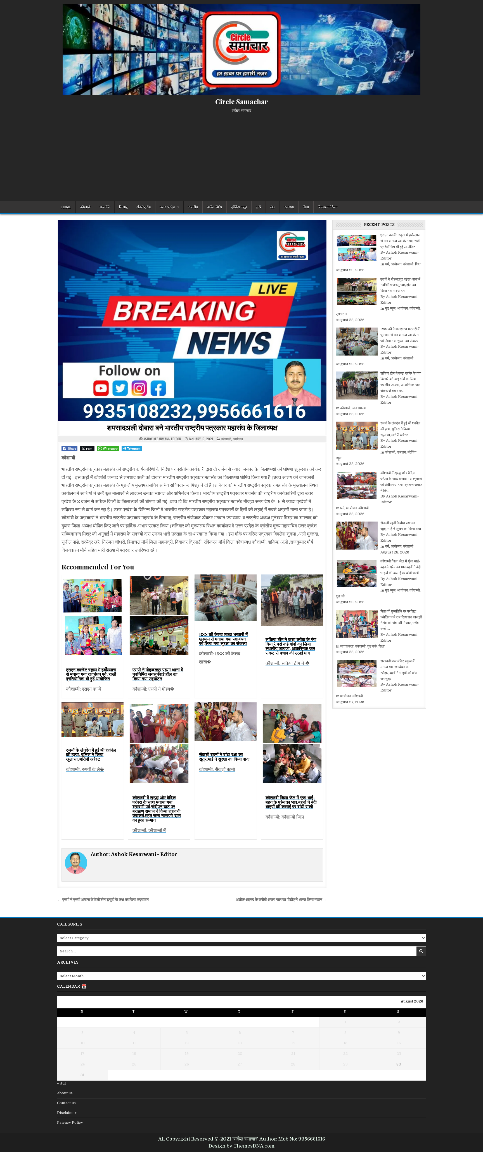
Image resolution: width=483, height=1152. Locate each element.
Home (66, 207)
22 (345, 1053)
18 (134, 1053)
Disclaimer (67, 1113)
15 (345, 1043)
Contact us (66, 1103)
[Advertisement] (241, 155)
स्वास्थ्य (289, 207)
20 (240, 1053)
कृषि (258, 207)
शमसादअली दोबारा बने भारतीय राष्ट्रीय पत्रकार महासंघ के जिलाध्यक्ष (192, 427)
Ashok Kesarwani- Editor (162, 439)
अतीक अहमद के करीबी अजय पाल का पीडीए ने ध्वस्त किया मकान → (281, 900)
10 (82, 1043)
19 (187, 1053)
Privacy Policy (70, 1122)
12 (187, 1043)
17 (82, 1053)
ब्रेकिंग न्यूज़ (239, 207)
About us (65, 1093)
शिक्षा (306, 207)
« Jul (61, 1083)
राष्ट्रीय (193, 207)
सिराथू (123, 207)
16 (399, 1043)
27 (240, 1064)
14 (293, 1043)
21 (293, 1053)
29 (345, 1064)
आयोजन (238, 438)
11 (134, 1043)
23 (399, 1053)
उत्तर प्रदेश (167, 207)
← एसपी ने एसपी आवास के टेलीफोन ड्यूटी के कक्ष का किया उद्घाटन (103, 900)
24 (82, 1064)
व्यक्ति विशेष (214, 207)
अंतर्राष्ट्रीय (143, 207)
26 (186, 1064)
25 (134, 1064)
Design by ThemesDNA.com (241, 1146)
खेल (272, 207)
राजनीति (105, 207)
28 (293, 1064)
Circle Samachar (241, 101)
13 (240, 1043)
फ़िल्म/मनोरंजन (327, 207)
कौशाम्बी (85, 207)
